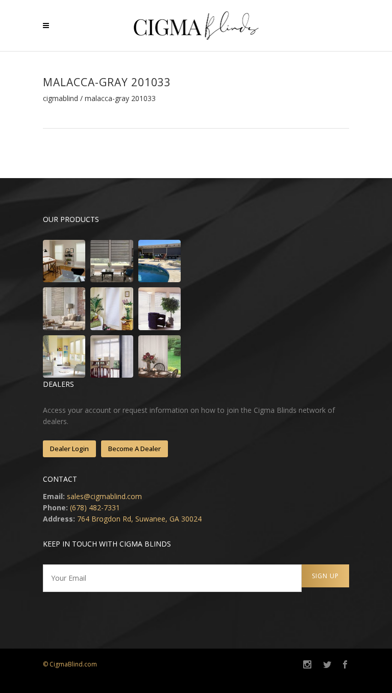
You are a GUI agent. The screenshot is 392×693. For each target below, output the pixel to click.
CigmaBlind (60, 98)
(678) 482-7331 (95, 507)
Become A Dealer (134, 448)
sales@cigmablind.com (104, 496)
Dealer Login (69, 448)
